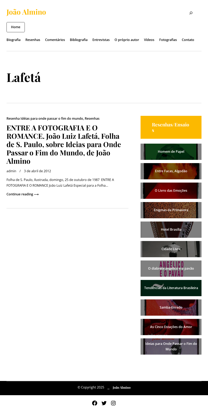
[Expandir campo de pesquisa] (188, 13)
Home (15, 27)
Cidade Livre (171, 249)
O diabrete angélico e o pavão (171, 268)
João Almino (26, 11)
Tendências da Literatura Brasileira (171, 288)
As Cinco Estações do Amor (171, 327)
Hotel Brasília (171, 229)
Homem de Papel (171, 151)
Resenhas (92, 118)
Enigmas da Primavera (171, 210)
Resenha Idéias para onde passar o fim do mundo (44, 118)
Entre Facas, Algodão (171, 171)
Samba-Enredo (171, 307)
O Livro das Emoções (171, 190)
